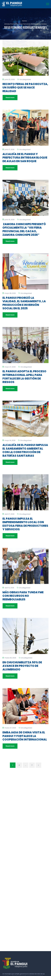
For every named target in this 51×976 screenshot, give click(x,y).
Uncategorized (25, 79)
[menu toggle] (47, 4)
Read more (10, 97)
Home (24, 21)
